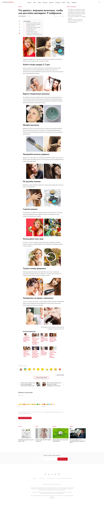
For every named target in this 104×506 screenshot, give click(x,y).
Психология (57, 2)
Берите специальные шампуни (33, 24)
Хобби (63, 2)
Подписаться (62, 459)
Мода (34, 2)
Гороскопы (45, 2)
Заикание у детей (78, 15)
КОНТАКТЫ (41, 478)
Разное (68, 2)
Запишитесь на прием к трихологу (34, 34)
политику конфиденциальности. (24, 413)
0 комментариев (60, 375)
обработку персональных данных (52, 412)
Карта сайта (52, 497)
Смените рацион (30, 30)
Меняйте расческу (31, 25)
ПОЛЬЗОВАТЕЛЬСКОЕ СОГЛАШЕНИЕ (64, 478)
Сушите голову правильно (33, 33)
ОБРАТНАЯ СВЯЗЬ (50, 478)
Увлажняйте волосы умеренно (33, 27)
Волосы (20, 6)
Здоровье (51, 2)
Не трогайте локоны (31, 28)
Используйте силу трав (32, 31)
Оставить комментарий (41, 377)
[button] (19, 384)
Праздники (74, 2)
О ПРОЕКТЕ (34, 478)
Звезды (39, 2)
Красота (29, 2)
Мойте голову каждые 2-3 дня (33, 22)
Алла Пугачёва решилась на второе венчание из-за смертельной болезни (75, 21)
